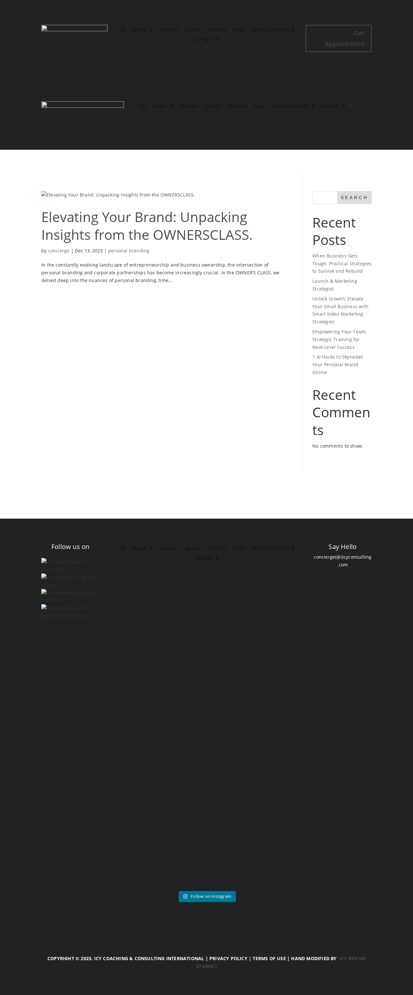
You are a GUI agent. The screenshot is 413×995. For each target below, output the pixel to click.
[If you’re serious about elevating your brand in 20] (234, 740)
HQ (122, 30)
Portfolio (217, 30)
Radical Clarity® (270, 30)
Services (168, 30)
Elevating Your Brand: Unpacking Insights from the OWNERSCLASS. (147, 226)
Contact (203, 39)
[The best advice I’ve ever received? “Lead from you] (67, 763)
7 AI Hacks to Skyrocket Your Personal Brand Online (337, 364)
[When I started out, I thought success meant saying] (290, 759)
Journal (193, 30)
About (139, 30)
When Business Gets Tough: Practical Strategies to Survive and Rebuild (341, 263)
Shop (239, 30)
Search (354, 197)
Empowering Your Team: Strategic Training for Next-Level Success (339, 339)
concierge (59, 251)
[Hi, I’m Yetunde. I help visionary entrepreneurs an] (179, 747)
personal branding (128, 251)
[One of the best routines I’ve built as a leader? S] (123, 747)
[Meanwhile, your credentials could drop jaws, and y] (345, 717)
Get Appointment (345, 38)
